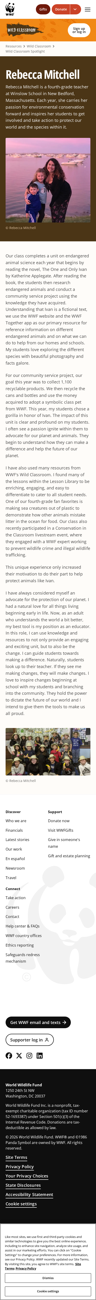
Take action (16, 897)
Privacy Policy (20, 1166)
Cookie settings (21, 1204)
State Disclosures (23, 1185)
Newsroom (15, 868)
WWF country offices (24, 935)
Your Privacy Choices (27, 1176)
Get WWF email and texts (35, 1022)
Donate (61, 9)
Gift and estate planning (69, 855)
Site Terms (16, 1157)
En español (15, 858)
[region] (48, 1262)
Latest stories (17, 839)
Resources (14, 46)
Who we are (16, 820)
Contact (12, 916)
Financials (14, 830)
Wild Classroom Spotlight (25, 51)
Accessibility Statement (29, 1194)
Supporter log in (26, 1040)
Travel (11, 877)
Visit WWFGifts (60, 830)
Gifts (43, 9)
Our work (14, 849)
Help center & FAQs (23, 926)
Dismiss (48, 1278)
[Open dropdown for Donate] (75, 9)
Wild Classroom (39, 46)
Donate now (58, 820)
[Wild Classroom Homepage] (25, 30)
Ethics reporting (20, 945)
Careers (12, 907)
